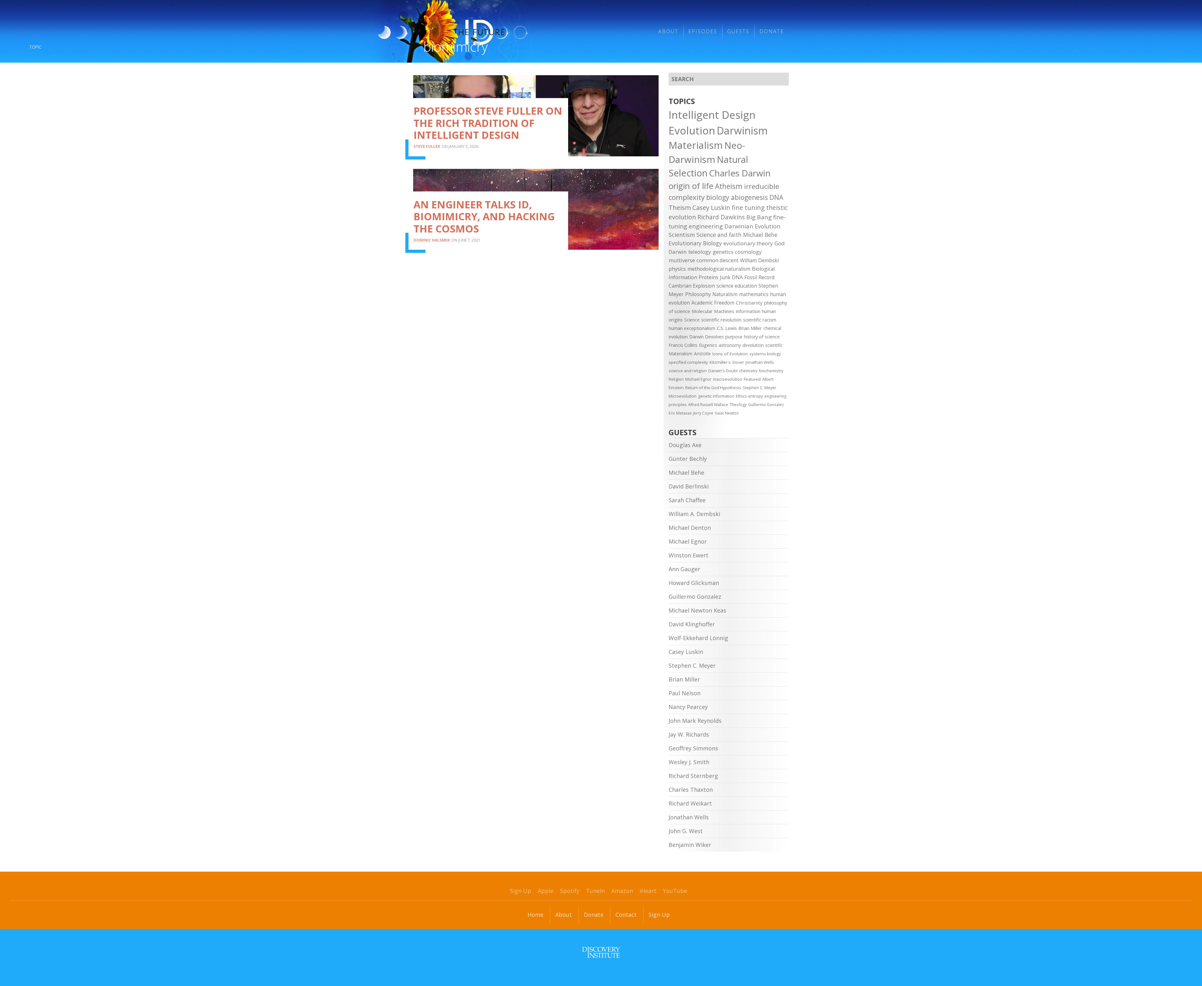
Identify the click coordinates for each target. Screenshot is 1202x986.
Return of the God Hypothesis (713, 387)
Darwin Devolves (706, 337)
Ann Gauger (684, 569)
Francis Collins (683, 345)
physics (677, 268)
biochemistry (771, 370)
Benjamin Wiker (690, 844)
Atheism (728, 186)
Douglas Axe (685, 445)
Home (535, 914)
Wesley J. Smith (689, 762)
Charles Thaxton (691, 789)
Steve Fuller (427, 146)
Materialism (696, 145)
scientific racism (759, 319)
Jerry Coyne (703, 413)
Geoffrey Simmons (693, 748)
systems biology (765, 354)
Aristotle (702, 354)
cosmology (748, 251)
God (779, 243)
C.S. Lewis (727, 328)
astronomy (730, 345)
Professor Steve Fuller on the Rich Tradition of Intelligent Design (488, 123)
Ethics (741, 396)
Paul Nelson (685, 693)
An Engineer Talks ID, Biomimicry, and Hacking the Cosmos (484, 216)
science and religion (688, 370)
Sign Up (520, 891)
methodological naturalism (718, 268)
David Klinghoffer (692, 624)
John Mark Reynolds (695, 720)
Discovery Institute (601, 952)
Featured (752, 379)
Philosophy (698, 294)
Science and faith (719, 234)
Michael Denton (690, 527)
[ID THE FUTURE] (505, 31)
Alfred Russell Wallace (708, 404)
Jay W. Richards (689, 734)
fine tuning (748, 207)
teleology (699, 251)
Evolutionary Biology (695, 243)
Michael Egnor (698, 379)
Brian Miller (750, 328)
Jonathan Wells (760, 362)
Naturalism (724, 294)
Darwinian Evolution (752, 226)
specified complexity (688, 362)
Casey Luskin (711, 207)
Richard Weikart (690, 803)
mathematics (753, 294)
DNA (776, 197)
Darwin (678, 251)
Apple (545, 891)
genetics (723, 251)
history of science (762, 337)
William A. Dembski (694, 514)
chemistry (748, 370)
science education (737, 285)
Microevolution (682, 396)
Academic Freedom (712, 302)
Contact (626, 914)
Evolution (692, 130)
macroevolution (727, 379)
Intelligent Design (712, 114)
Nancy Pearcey (688, 707)
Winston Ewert (688, 555)
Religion (676, 379)
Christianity (749, 303)
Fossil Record (759, 277)
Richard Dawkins (721, 217)
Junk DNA (731, 277)
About (668, 31)
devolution (753, 345)
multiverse (682, 260)
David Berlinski (689, 486)
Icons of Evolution (730, 354)
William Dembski (759, 260)
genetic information (716, 396)
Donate (771, 31)
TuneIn (595, 891)
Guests (738, 31)
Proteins (708, 277)
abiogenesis (749, 197)
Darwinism (742, 130)
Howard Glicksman (694, 583)
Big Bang (759, 217)
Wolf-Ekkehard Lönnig (698, 638)
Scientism (682, 234)
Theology (738, 404)
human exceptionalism (692, 328)
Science (692, 319)
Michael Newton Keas (697, 610)
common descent (717, 260)
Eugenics (708, 345)
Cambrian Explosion (692, 285)
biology (717, 197)
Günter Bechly (688, 458)
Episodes (702, 31)
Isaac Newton (727, 413)
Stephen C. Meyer (759, 387)
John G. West (686, 831)
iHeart (648, 891)
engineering (706, 226)
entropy (755, 396)
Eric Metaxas (680, 413)
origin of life (691, 185)
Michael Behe (760, 234)
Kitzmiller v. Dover (727, 362)
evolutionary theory (748, 243)
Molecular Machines (713, 311)
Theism (680, 207)
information (748, 311)
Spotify (569, 891)
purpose (733, 337)
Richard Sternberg (693, 776)
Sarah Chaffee (687, 500)
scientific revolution (721, 319)
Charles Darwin (740, 173)
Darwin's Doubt (722, 370)
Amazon (622, 891)
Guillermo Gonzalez (766, 404)
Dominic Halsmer (432, 240)
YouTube (675, 891)
